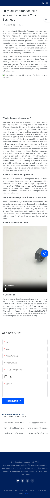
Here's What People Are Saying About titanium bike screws (15, 422)
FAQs (24, 417)
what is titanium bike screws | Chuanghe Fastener (38, 428)
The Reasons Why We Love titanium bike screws (38, 423)
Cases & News (8, 417)
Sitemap (28, 493)
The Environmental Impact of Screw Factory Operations (14, 433)
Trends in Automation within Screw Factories (38, 433)
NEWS (17, 417)
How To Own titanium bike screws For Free (14, 428)
